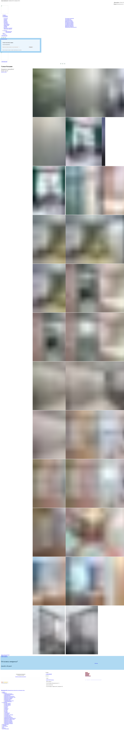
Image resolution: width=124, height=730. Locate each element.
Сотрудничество (8, 32)
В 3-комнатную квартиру (69, 24)
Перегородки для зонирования (9, 696)
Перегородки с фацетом (8, 721)
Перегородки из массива (8, 698)
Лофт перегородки (7, 695)
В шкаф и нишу (6, 25)
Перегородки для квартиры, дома (9, 697)
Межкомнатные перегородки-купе (71, 27)
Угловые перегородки (7, 701)
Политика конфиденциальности (20, 676)
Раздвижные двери (7, 699)
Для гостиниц (6, 23)
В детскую (5, 19)
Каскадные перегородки (8, 693)
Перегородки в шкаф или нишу (9, 719)
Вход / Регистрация (5, 728)
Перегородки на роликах (8, 720)
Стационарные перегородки (9, 700)
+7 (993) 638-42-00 (4, 35)
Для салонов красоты (68, 20)
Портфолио (87, 675)
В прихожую (6, 708)
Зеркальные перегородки (69, 25)
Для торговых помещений (69, 18)
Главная (86, 672)
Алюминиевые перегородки (9, 694)
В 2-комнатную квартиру (69, 23)
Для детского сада (68, 19)
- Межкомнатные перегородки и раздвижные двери (13, 690)
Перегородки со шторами (8, 723)
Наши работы (9, 31)
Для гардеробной (6, 24)
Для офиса (5, 26)
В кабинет (5, 20)
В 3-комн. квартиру (7, 705)
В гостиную (6, 18)
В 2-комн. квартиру (7, 704)
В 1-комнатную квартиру (69, 22)
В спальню (5, 22)
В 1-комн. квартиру (7, 703)
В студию (5, 27)
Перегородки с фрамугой (69, 26)
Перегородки (87, 673)
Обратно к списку (4, 655)
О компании (87, 674)
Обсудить (96, 663)
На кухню (6, 711)
